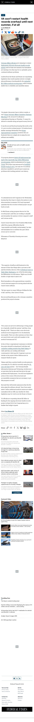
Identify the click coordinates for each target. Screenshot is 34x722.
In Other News (5, 433)
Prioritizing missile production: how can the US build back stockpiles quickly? (21, 540)
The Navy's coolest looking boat (10, 601)
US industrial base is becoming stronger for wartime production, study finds (10, 449)
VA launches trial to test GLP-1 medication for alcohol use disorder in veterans (11, 437)
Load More (17, 493)
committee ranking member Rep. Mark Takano (15, 348)
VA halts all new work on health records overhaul (18, 145)
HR (3, 15)
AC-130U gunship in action (8, 620)
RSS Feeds (20, 693)
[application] (17, 510)
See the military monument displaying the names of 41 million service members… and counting (21, 525)
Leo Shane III (6, 27)
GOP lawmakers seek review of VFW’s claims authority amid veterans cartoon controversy (10, 472)
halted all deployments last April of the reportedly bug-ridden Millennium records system (16, 160)
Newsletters (20, 689)
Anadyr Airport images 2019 (9, 616)
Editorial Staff (5, 704)
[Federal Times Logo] (10, 2)
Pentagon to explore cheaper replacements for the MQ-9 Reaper (11, 483)
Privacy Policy (5, 689)
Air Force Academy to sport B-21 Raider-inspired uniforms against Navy (15, 520)
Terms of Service (6, 691)
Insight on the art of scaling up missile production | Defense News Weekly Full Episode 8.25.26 (21, 533)
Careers (20, 700)
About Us (20, 698)
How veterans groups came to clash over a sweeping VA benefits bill (11, 461)
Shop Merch (21, 691)
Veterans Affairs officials (8, 63)
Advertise (4, 698)
